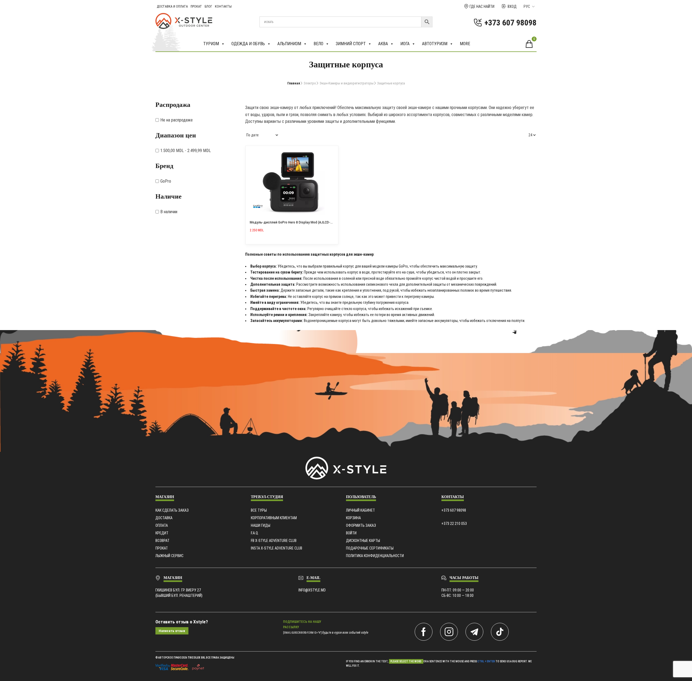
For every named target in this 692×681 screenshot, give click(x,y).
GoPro (165, 181)
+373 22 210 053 (454, 523)
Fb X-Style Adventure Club (274, 540)
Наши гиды (260, 525)
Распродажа (172, 104)
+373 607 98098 (453, 510)
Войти (351, 533)
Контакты (223, 6)
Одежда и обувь (248, 43)
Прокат (196, 6)
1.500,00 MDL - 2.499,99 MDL (185, 150)
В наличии (168, 211)
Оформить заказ (361, 525)
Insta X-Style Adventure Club (276, 548)
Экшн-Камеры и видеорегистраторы (347, 83)
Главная (293, 83)
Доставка (163, 518)
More (465, 43)
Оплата (161, 525)
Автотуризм (434, 43)
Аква (383, 43)
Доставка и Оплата (172, 6)
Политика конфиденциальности (375, 556)
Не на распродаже (176, 120)
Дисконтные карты (363, 540)
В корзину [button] (332, 152)
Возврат (162, 540)
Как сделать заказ (172, 510)
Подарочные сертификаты (370, 548)
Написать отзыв (172, 631)
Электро (310, 83)
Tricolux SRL (196, 657)
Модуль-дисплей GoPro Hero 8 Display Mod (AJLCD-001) (293, 222)
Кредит (161, 533)
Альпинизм (289, 43)
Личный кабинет (360, 510)
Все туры (259, 510)
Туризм (211, 43)
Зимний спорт (351, 43)
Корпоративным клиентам (274, 518)
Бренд (164, 165)
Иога (405, 43)
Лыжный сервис (169, 556)
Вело (318, 43)
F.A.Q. (255, 533)
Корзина (353, 518)
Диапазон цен (175, 135)
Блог (208, 6)
